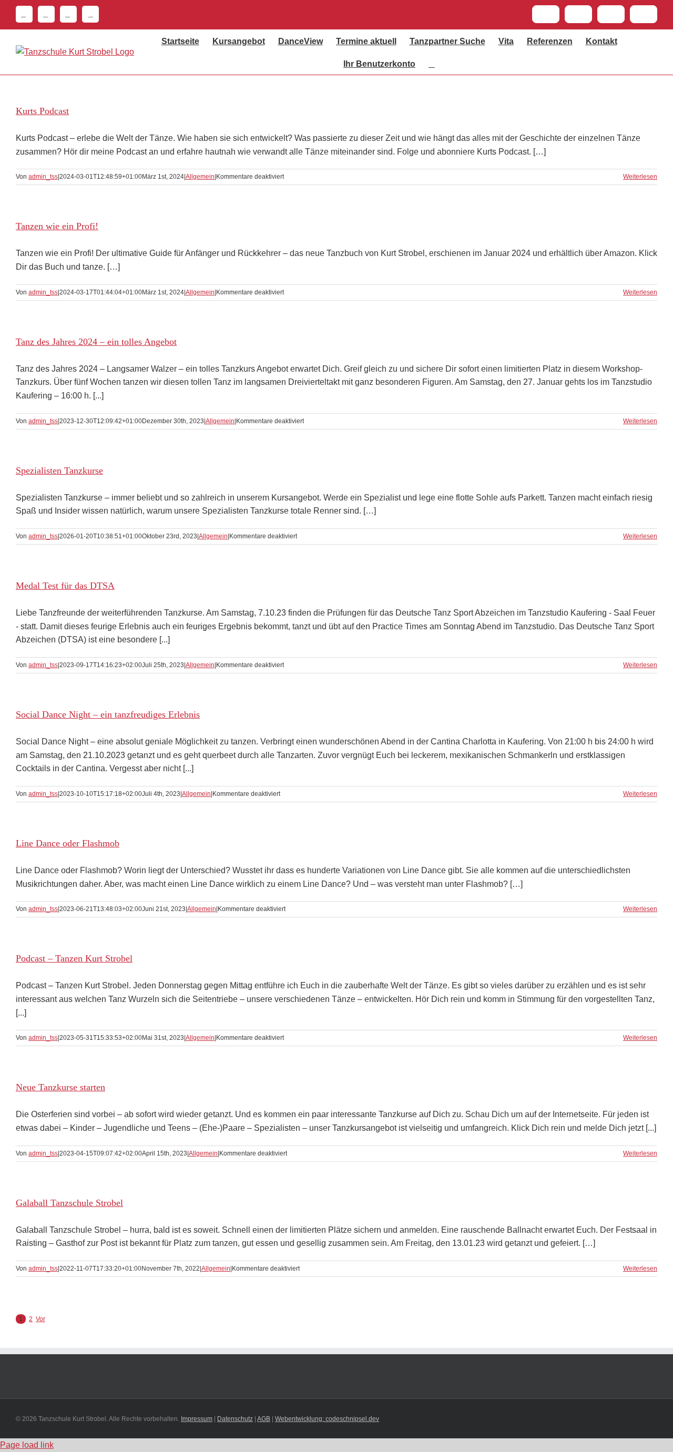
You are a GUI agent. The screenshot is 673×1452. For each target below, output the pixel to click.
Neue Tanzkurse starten (60, 1087)
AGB (263, 1419)
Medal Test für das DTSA (65, 585)
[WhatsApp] (66, 14)
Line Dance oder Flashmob (67, 843)
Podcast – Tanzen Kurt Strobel (74, 958)
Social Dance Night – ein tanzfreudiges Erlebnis (108, 714)
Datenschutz (235, 1419)
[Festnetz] (24, 14)
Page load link (27, 1444)
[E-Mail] (44, 14)
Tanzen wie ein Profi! (57, 226)
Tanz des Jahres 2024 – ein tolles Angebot (96, 341)
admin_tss (43, 176)
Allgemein (200, 176)
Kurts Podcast (42, 111)
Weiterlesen (640, 176)
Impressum (196, 1419)
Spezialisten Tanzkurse (59, 470)
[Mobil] (88, 14)
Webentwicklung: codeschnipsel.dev (327, 1419)
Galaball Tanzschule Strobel (69, 1203)
